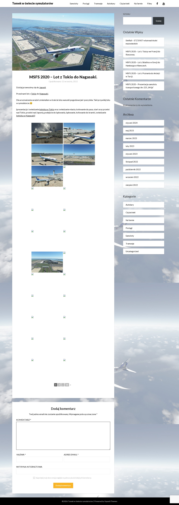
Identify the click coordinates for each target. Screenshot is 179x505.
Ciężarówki (124, 3)
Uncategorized (132, 251)
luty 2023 (130, 146)
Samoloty (74, 3)
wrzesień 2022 (132, 177)
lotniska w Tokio (46, 109)
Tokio (33, 93)
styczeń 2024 (131, 123)
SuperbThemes (111, 501)
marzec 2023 (131, 138)
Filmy (149, 3)
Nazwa (21, 454)
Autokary (111, 3)
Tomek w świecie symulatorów (32, 3)
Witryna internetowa (29, 466)
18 (67, 385)
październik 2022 (133, 169)
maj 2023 (130, 130)
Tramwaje (98, 3)
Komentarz (23, 419)
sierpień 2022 (132, 185)
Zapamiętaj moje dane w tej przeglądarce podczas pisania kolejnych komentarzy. (63, 478)
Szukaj (126, 14)
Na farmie (138, 3)
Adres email (71, 454)
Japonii (42, 87)
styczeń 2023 (131, 154)
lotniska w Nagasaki (25, 115)
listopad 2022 (132, 161)
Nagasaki (43, 93)
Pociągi (86, 3)
